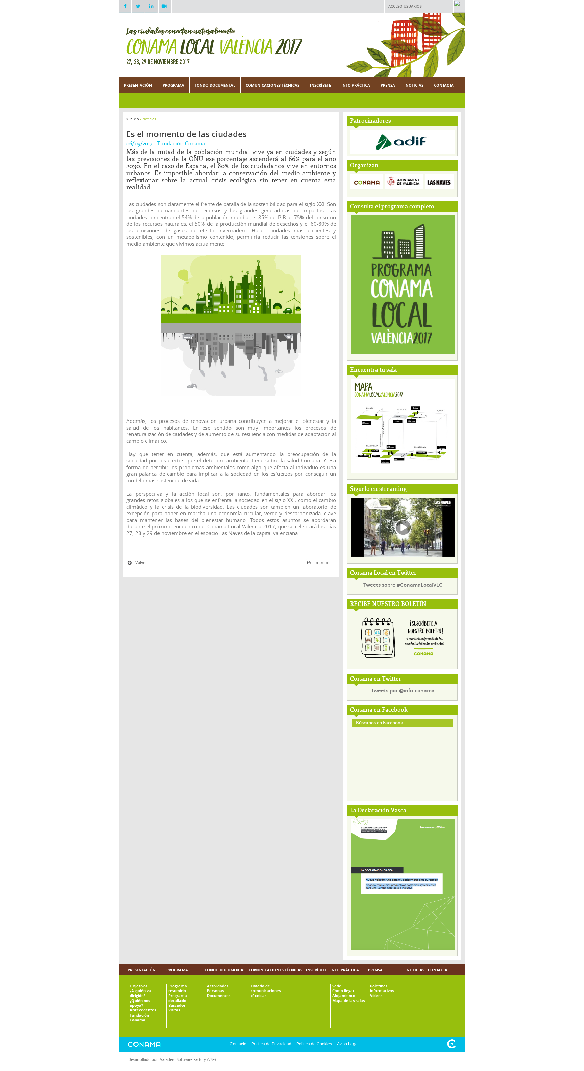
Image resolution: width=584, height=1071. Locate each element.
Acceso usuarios (405, 6)
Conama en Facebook (379, 710)
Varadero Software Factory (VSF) (188, 1059)
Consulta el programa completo (392, 206)
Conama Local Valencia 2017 (241, 526)
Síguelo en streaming (378, 489)
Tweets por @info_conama (403, 690)
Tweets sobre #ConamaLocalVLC (402, 584)
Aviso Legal (348, 1044)
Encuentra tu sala (373, 370)
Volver (141, 562)
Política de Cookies (314, 1044)
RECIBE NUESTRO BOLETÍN (388, 604)
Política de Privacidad (271, 1044)
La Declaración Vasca (378, 810)
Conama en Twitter (376, 679)
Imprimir (322, 562)
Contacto (238, 1044)
